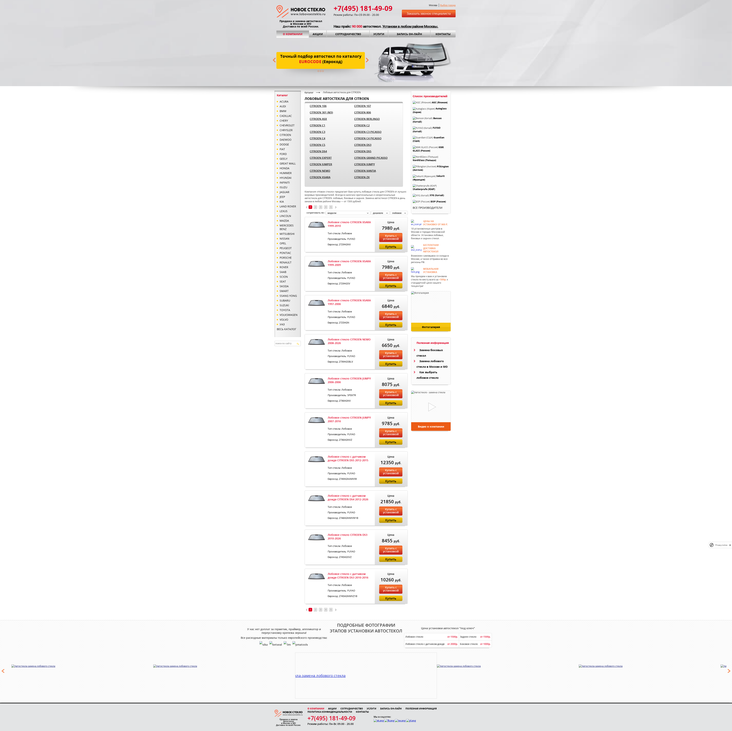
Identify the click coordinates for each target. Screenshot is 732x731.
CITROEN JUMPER (321, 164)
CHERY (284, 120)
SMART (284, 291)
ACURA (284, 101)
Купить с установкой (391, 237)
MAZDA (284, 220)
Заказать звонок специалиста (429, 13)
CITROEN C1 (317, 125)
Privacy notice (721, 545)
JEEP (282, 197)
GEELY (283, 158)
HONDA (284, 168)
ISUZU (283, 187)
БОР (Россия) (438, 201)
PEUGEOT (286, 248)
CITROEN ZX (362, 177)
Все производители (427, 207)
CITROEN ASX (318, 119)
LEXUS (283, 211)
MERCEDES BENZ (287, 227)
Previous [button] (3, 671)
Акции (318, 34)
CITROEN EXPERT (321, 158)
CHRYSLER (286, 130)
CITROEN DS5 (362, 151)
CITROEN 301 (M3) (321, 112)
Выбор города (448, 5)
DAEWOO (285, 139)
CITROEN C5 (317, 145)
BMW (283, 111)
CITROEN (285, 135)
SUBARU (285, 300)
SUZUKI (284, 305)
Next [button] (729, 671)
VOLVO (284, 319)
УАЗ (282, 324)
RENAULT (285, 262)
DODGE (284, 144)
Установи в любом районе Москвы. (410, 26)
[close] (730, 545)
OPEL (283, 243)
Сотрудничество (348, 34)
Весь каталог (286, 329)
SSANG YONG (288, 296)
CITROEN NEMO (320, 171)
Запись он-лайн (409, 34)
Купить (390, 247)
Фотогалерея (431, 327)
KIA (282, 201)
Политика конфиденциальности (329, 711)
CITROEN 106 (318, 106)
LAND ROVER (288, 206)
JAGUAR (284, 192)
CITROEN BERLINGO (367, 119)
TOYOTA (285, 310)
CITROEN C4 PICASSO (367, 138)
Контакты (443, 34)
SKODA (284, 286)
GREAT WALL (288, 163)
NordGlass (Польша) (424, 160)
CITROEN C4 (317, 138)
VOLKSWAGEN (289, 315)
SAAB (283, 272)
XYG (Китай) (437, 195)
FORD (283, 154)
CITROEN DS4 (318, 151)
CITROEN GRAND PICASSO (371, 158)
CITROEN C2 (362, 125)
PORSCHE (286, 257)
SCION (284, 276)
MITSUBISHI (287, 234)
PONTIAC (285, 253)
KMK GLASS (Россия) (428, 149)
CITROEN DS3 (362, 145)
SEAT (283, 281)
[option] (93, 666)
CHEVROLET (287, 125)
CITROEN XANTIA (365, 171)
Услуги (378, 34)
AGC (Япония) (440, 102)
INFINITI (285, 182)
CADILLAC (286, 116)
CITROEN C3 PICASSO (367, 132)
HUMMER (286, 173)
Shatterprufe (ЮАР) (424, 189)
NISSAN (284, 238)
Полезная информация (421, 708)
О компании (293, 34)
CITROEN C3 (317, 132)
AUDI (283, 106)
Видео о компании (431, 426)
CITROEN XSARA (320, 177)
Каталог (309, 92)
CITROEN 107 (362, 106)
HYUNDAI (285, 178)
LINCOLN (285, 216)
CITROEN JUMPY (364, 164)
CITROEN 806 (362, 112)
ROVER (284, 267)
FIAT (282, 149)
